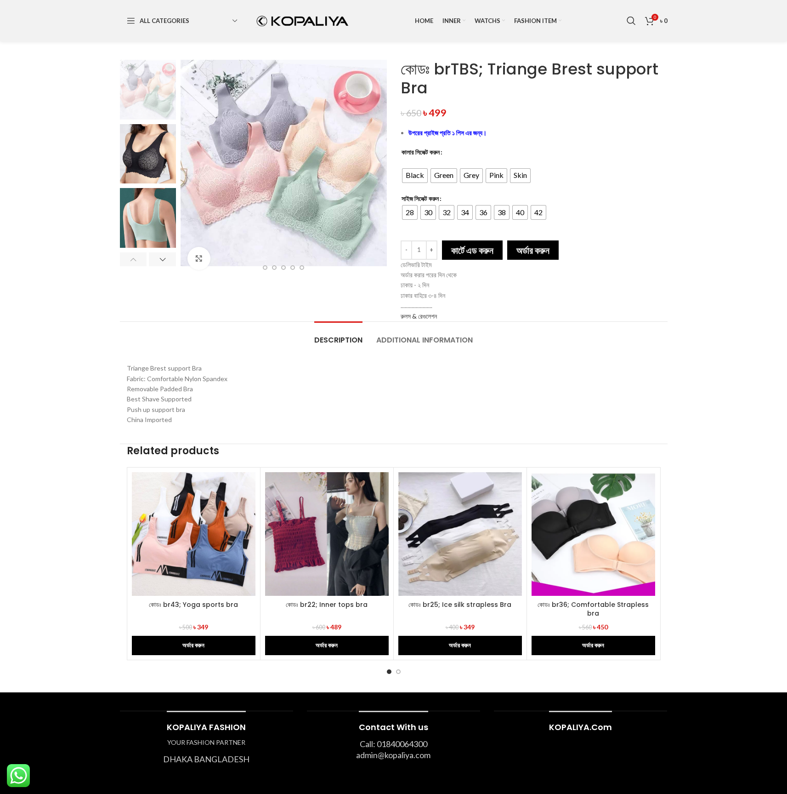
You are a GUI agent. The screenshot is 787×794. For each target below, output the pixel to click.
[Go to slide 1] (389, 671)
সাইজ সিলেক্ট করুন (420, 198)
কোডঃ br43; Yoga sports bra (193, 604)
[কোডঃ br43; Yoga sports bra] (193, 534)
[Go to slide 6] (302, 267)
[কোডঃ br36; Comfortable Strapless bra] (593, 534)
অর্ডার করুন (532, 250)
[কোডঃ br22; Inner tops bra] (327, 534)
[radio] (414, 176)
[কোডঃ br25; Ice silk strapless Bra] (460, 534)
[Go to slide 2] (265, 267)
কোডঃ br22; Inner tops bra (327, 604)
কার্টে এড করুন (472, 250)
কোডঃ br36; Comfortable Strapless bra (593, 609)
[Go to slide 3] (274, 267)
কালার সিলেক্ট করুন (421, 152)
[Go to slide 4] (283, 267)
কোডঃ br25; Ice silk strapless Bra (459, 604)
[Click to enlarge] (198, 258)
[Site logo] (301, 20)
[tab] (338, 335)
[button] (133, 259)
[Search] (631, 20)
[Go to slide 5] (292, 267)
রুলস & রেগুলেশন (419, 316)
